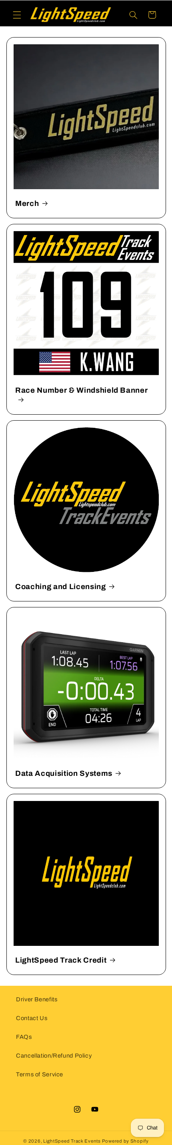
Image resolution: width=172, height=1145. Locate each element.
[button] (17, 15)
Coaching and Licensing (60, 587)
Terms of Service (39, 1074)
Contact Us (31, 1018)
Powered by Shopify (125, 1141)
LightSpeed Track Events (72, 1141)
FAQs (24, 1037)
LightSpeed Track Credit (60, 960)
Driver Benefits (36, 999)
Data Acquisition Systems (63, 773)
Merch (27, 203)
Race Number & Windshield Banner (81, 390)
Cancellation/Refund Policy (54, 1055)
